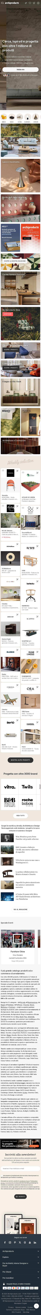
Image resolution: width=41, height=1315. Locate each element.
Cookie (30, 1307)
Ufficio (19, 1005)
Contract (12, 1007)
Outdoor (11, 1005)
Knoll (21, 1017)
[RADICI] (10, 422)
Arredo (22, 1002)
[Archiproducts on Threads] (25, 1242)
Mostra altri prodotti (20, 760)
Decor (32, 1005)
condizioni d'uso (24, 1181)
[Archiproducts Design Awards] (30, 238)
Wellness (4, 1007)
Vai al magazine (20, 909)
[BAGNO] (11, 117)
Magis (9, 1035)
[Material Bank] (10, 238)
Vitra (17, 1017)
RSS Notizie (30, 1310)
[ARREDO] (3, 117)
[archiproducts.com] (12, 3)
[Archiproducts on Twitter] (20, 1242)
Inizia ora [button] (20, 69)
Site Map (26, 1312)
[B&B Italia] (10, 802)
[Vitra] (10, 786)
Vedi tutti (20, 816)
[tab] (20, 1251)
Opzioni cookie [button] (20, 1307)
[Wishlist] (30, 3)
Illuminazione (32, 1002)
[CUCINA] (19, 117)
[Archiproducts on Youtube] (30, 1242)
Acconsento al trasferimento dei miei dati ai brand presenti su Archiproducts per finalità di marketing (20, 1176)
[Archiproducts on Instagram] (10, 1242)
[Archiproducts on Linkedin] (35, 1242)
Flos (25, 1017)
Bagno (3, 1005)
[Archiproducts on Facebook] (6, 1242)
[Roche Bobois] (27, 802)
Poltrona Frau (22, 1030)
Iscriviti (22, 1196)
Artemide (31, 1017)
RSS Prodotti (16, 1312)
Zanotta (3, 1019)
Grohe (25, 1093)
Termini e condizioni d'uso (15, 1310)
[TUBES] (30, 422)
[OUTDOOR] (35, 117)
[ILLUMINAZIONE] (27, 117)
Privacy (11, 1307)
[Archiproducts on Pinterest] (15, 1242)
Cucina (26, 1005)
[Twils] (27, 786)
